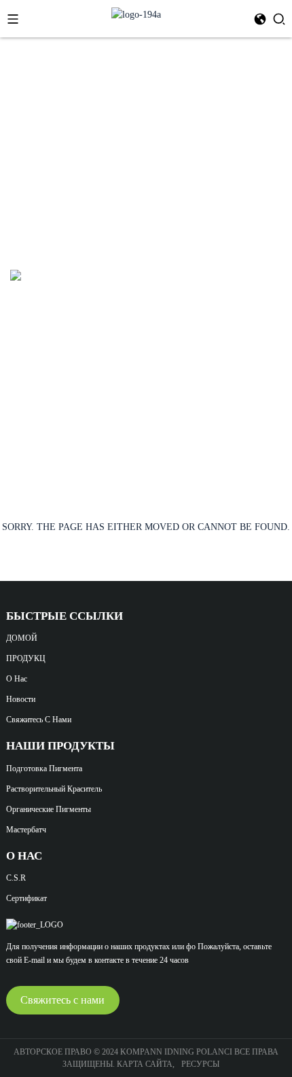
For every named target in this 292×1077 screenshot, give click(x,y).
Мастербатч (26, 829)
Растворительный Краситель (54, 789)
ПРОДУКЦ (25, 658)
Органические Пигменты (48, 809)
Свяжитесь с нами (38, 719)
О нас (16, 679)
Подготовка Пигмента (44, 768)
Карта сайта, (147, 1064)
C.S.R (16, 878)
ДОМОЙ (21, 638)
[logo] (136, 14)
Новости (20, 699)
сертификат (26, 898)
